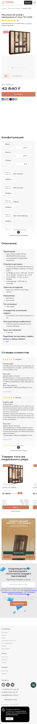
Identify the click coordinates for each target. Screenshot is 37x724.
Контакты (5, 632)
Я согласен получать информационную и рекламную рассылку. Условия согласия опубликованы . (19, 598)
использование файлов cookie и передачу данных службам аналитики (16, 712)
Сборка (4, 646)
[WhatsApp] (16, 99)
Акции (3, 638)
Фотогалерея (6, 648)
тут (7, 341)
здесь (32, 599)
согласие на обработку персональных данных (21, 593)
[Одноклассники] (5, 99)
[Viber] (13, 99)
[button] (12, 67)
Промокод (5, 671)
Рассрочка (5, 657)
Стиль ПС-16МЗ (9, 489)
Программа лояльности (9, 640)
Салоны (4, 635)
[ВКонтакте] (3, 99)
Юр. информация (7, 643)
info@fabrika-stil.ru (10, 695)
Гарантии (4, 673)
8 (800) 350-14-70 (10, 692)
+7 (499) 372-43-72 (10, 689)
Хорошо (9, 719)
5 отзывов (28, 23)
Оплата (4, 662)
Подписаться (18, 604)
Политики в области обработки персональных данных (19, 591)
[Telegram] (8, 99)
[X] (10, 99)
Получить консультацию (18, 557)
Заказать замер (19, 553)
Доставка (4, 660)
